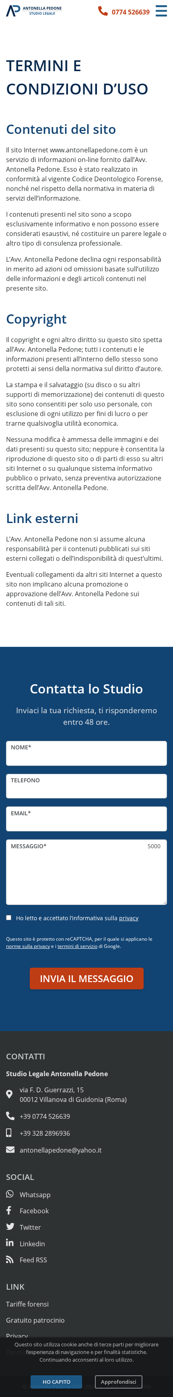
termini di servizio (77, 946)
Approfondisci (118, 1381)
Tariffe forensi (27, 1304)
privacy (128, 918)
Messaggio (27, 846)
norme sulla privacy (28, 946)
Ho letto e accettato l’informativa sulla (77, 918)
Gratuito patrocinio (35, 1320)
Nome (19, 747)
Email (19, 813)
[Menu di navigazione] (161, 11)
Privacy (17, 1336)
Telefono (25, 780)
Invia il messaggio (87, 978)
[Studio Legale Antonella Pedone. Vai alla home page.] (34, 10)
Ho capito (56, 1381)
